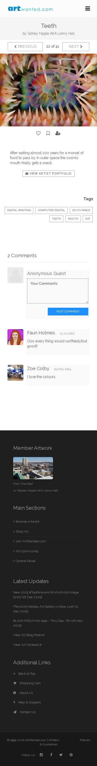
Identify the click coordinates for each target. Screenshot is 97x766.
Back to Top (26, 673)
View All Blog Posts (28, 635)
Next (74, 47)
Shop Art (22, 531)
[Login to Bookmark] (48, 133)
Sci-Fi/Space (81, 210)
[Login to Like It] (39, 133)
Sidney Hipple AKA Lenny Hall (51, 33)
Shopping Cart (30, 683)
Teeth (56, 218)
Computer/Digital (51, 210)
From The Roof (23, 483)
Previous (26, 47)
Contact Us (27, 712)
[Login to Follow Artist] (58, 133)
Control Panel (26, 561)
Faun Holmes (41, 332)
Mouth (73, 218)
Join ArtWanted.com (31, 541)
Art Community (27, 551)
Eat (87, 218)
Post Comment (68, 311)
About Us (25, 693)
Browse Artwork (28, 521)
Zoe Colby (38, 368)
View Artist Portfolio (50, 173)
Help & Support (29, 702)
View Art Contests (26, 645)
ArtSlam (53, 740)
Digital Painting (19, 210)
